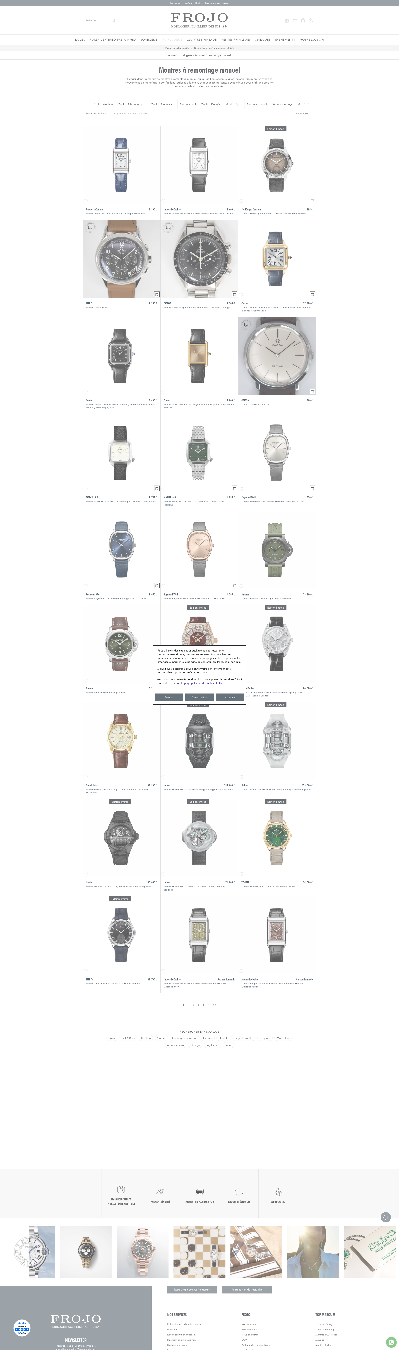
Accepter (230, 697)
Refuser (169, 697)
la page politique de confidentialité (202, 683)
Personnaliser (199, 697)
